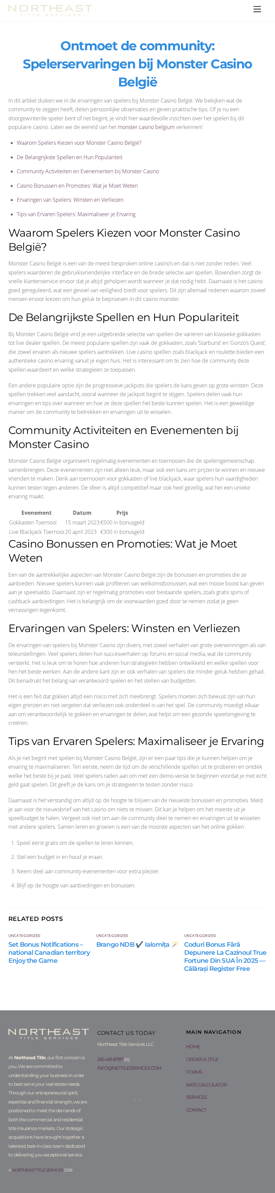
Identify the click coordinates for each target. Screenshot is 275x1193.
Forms (194, 1072)
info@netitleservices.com (129, 1068)
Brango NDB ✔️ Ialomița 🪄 (137, 944)
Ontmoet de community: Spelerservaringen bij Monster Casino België (137, 64)
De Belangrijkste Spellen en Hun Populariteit (69, 157)
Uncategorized (24, 935)
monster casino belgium (146, 127)
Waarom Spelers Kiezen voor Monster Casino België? (79, 142)
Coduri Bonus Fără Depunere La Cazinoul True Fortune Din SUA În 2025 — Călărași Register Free (225, 956)
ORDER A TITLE (202, 1059)
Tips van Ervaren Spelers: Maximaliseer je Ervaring (76, 214)
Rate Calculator (206, 1085)
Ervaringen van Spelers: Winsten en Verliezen (70, 199)
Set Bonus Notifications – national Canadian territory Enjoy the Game (49, 952)
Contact (196, 1110)
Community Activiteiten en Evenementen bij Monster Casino (88, 171)
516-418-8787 (110, 1059)
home (193, 1047)
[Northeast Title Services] (50, 12)
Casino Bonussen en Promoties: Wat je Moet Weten (77, 185)
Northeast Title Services (37, 1170)
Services (196, 1097)
